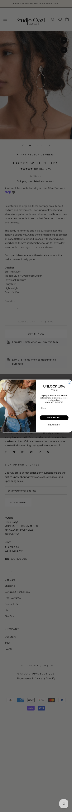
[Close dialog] (69, 382)
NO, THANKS (54, 425)
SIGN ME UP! (54, 418)
